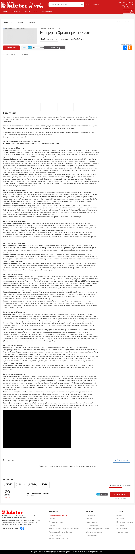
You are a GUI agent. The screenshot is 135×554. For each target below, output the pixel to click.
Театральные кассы (56, 522)
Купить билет (11, 47)
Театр (5, 11)
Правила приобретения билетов (60, 532)
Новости (52, 519)
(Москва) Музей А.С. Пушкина (74, 39)
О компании (90, 515)
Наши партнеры (91, 522)
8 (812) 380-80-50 (93, 4)
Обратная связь (122, 532)
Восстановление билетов (58, 515)
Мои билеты (120, 519)
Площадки (52, 525)
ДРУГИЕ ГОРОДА (8, 2)
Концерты (16, 11)
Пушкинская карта (92, 535)
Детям (27, 11)
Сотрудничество (92, 525)
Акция (24, 48)
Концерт (43, 28)
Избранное (120, 525)
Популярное (47, 11)
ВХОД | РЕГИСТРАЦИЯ (126, 2)
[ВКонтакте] (125, 47)
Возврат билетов (55, 535)
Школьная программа (94, 532)
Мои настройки (121, 529)
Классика (50, 28)
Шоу (35, 11)
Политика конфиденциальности (97, 529)
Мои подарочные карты (124, 522)
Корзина (119, 515)
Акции (127, 11)
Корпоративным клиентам (58, 539)
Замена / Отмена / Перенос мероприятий (63, 529)
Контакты (89, 519)
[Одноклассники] (130, 47)
